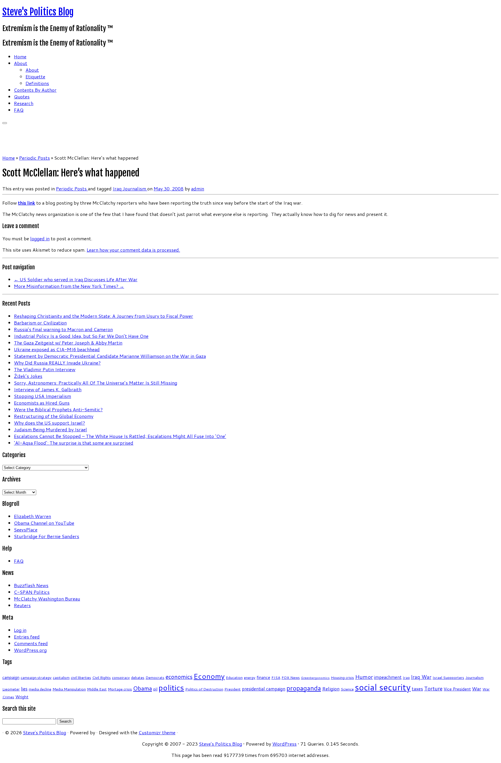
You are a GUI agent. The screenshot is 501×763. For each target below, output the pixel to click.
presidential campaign (263, 689)
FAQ (18, 110)
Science (347, 689)
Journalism (135, 188)
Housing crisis (342, 677)
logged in (40, 238)
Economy (209, 676)
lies (24, 689)
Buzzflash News (31, 585)
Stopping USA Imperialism (42, 396)
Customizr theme (157, 732)
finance (263, 677)
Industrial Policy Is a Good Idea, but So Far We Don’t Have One (81, 336)
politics (171, 687)
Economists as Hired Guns (42, 402)
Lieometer (11, 689)
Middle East (97, 689)
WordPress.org (30, 650)
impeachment (388, 677)
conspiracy (121, 677)
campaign (10, 677)
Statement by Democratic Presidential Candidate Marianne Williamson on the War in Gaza (110, 356)
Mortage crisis (120, 689)
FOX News (291, 677)
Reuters (22, 605)
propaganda (303, 687)
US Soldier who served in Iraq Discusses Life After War (75, 279)
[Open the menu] (4, 123)
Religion (331, 688)
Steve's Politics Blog (38, 12)
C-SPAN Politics (32, 592)
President (232, 689)
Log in (20, 630)
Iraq (118, 188)
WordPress (284, 743)
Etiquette (35, 76)
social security (383, 687)
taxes (417, 688)
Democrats (155, 677)
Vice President (457, 689)
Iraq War (421, 677)
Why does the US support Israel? (49, 422)
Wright (21, 697)
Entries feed (27, 636)
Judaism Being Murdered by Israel (50, 429)
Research (23, 103)
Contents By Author (35, 89)
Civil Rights (101, 677)
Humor (364, 677)
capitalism (61, 677)
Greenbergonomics (315, 677)
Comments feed (31, 643)
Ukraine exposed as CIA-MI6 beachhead (57, 349)
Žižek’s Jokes (28, 376)
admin (197, 188)
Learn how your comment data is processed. (133, 249)
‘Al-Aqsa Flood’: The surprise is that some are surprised (73, 442)
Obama (142, 688)
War (476, 688)
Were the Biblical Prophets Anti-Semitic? (58, 409)
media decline (40, 689)
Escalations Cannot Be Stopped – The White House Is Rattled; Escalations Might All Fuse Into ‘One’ (120, 436)
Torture (433, 688)
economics (179, 676)
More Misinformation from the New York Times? (69, 286)
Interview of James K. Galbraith (47, 389)
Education (234, 677)
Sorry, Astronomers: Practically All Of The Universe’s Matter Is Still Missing (95, 382)
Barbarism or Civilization (40, 322)
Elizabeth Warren (32, 516)
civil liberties (81, 677)
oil (155, 689)
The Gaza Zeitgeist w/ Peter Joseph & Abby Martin (68, 342)
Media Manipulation (69, 689)
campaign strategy (36, 677)
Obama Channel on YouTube (44, 523)
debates (137, 677)
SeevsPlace (25, 529)
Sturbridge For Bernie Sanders (46, 536)
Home (20, 56)
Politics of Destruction (204, 689)
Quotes (22, 96)
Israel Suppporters (448, 677)
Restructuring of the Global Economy (53, 416)
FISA (275, 677)
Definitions (37, 83)
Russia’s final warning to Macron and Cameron (63, 329)
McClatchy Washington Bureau (47, 598)
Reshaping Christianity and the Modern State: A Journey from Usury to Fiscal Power (103, 316)
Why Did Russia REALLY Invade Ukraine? (57, 362)
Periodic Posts (34, 157)
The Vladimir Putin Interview (44, 369)
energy (249, 677)
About (20, 63)
